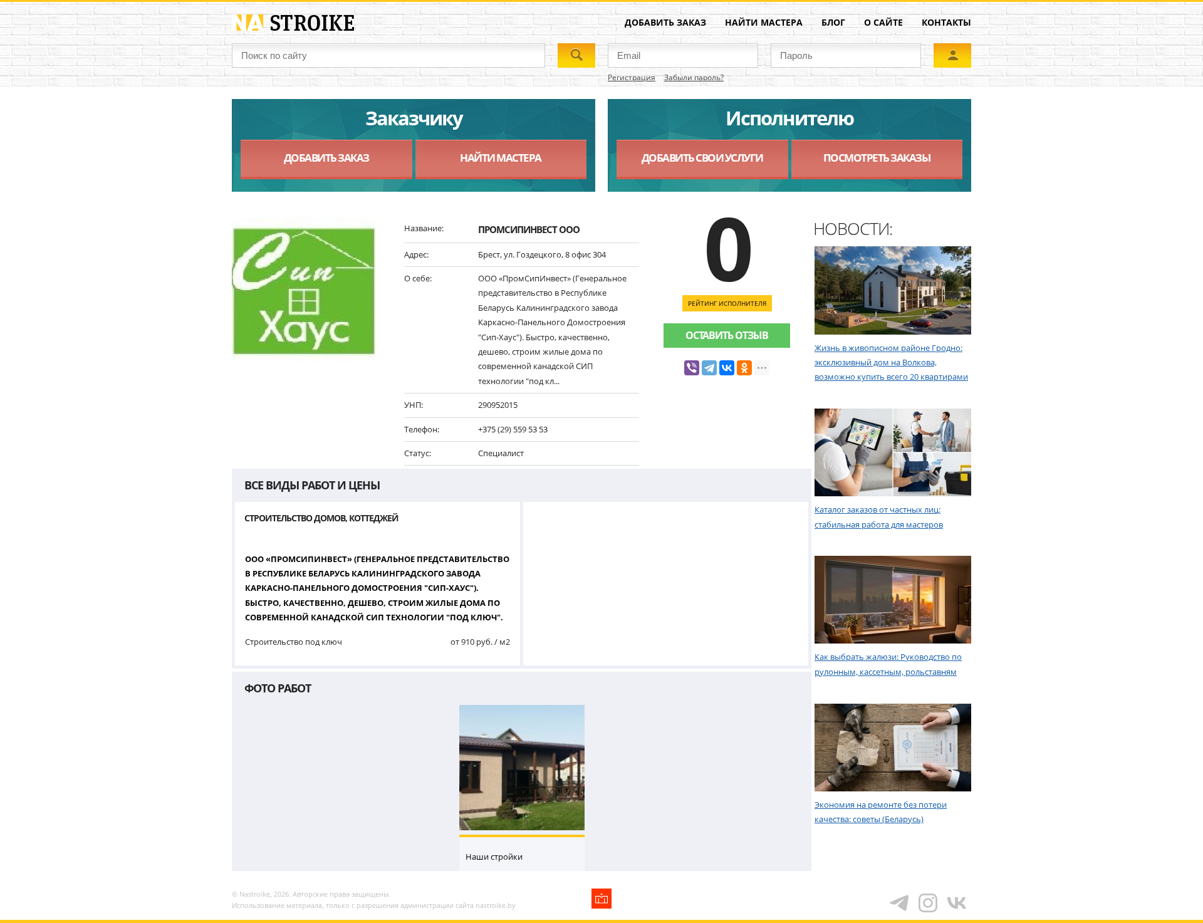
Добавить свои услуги (702, 157)
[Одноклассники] (744, 367)
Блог (833, 22)
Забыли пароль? (694, 77)
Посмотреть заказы (876, 157)
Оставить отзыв (726, 335)
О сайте (883, 22)
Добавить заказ (665, 22)
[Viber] (691, 367)
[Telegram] (709, 367)
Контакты (946, 22)
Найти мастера (764, 22)
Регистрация (631, 77)
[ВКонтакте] (726, 367)
